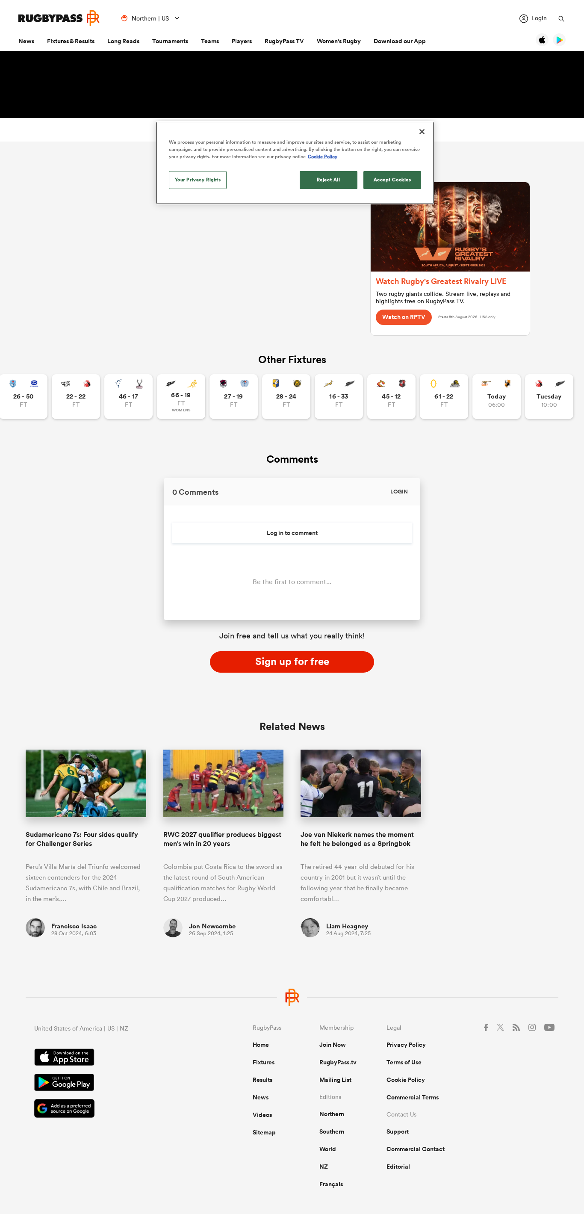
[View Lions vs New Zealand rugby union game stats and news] (549, 396)
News (26, 41)
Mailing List (335, 1079)
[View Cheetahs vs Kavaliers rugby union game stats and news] (496, 396)
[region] (295, 162)
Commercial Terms (412, 1097)
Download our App (400, 41)
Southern (331, 1131)
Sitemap (264, 1132)
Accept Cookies (392, 179)
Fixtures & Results (70, 41)
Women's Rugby (339, 41)
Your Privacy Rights (198, 179)
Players (242, 41)
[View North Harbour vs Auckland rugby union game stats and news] (233, 396)
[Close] (422, 131)
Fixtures (263, 1062)
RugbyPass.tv (338, 1062)
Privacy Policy (406, 1044)
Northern (331, 1114)
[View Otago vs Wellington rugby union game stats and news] (444, 396)
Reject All (328, 179)
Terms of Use (404, 1062)
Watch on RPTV (403, 317)
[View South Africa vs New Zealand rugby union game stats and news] (339, 396)
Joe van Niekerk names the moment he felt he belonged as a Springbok (357, 839)
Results (262, 1079)
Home (261, 1044)
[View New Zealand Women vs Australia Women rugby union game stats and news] (181, 396)
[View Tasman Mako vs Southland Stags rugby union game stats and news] (128, 396)
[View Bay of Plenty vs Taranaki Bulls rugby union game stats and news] (286, 396)
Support (397, 1131)
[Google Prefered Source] (113, 1109)
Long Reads (123, 41)
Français (331, 1184)
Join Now (332, 1044)
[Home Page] (59, 18)
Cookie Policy (405, 1079)
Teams (210, 41)
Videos (262, 1115)
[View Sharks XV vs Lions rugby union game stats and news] (76, 396)
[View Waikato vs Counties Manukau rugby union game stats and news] (391, 396)
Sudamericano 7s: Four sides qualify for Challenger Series (82, 839)
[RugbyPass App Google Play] (113, 1083)
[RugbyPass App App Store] (113, 1058)
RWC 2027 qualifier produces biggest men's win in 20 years (222, 839)
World (327, 1149)
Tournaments (170, 41)
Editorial (398, 1166)
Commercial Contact (415, 1149)
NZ (323, 1166)
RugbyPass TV (284, 41)
